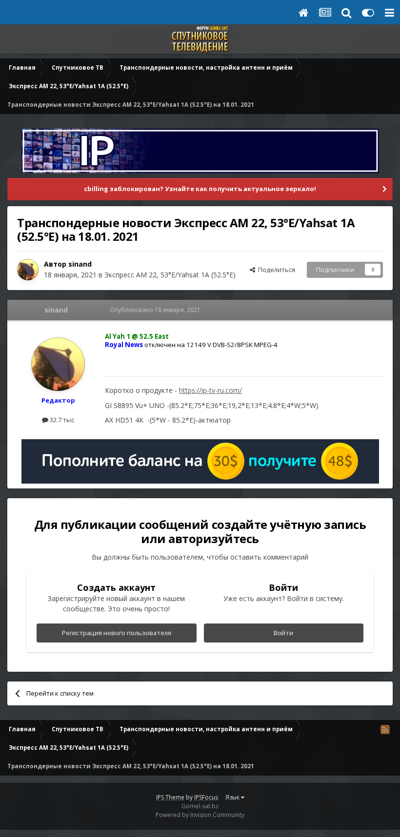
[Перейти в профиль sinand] (28, 269)
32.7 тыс (61, 419)
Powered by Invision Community (200, 815)
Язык (233, 797)
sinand (80, 264)
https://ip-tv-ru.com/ (210, 390)
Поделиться (275, 269)
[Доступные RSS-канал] (385, 729)
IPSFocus (206, 797)
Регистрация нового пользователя (116, 632)
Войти (283, 632)
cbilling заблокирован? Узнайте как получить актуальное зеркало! (200, 188)
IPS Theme (170, 797)
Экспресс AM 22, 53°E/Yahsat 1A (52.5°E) (170, 274)
